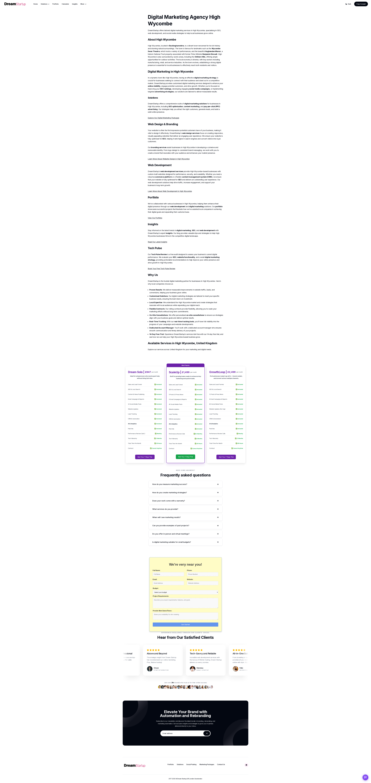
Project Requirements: (161, 596)
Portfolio (55, 4)
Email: (155, 579)
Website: (190, 579)
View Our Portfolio (155, 218)
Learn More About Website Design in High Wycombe (169, 159)
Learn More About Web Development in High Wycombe (170, 191)
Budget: (156, 588)
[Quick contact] (365, 777)
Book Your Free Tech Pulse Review (161, 269)
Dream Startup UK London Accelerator (189, 779)
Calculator (65, 4)
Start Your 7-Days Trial (144, 457)
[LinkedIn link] (246, 765)
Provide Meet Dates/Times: (162, 611)
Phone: (189, 570)
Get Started (185, 625)
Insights (74, 4)
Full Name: (156, 570)
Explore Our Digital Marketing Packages (163, 118)
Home (35, 4)
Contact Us (221, 764)
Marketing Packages (207, 764)
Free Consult (361, 4)
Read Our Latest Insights (157, 242)
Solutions (180, 764)
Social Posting (191, 764)
